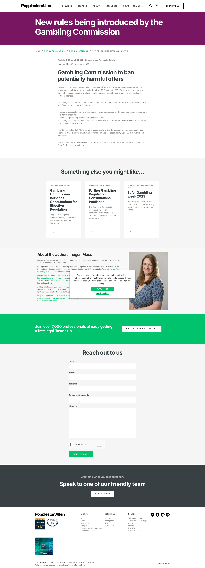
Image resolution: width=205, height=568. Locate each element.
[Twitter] (152, 515)
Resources (111, 6)
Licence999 (85, 531)
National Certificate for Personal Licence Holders (59, 298)
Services (67, 6)
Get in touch (102, 494)
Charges (84, 526)
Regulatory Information (86, 562)
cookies (87, 275)
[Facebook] (157, 515)
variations (57, 278)
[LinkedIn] (163, 515)
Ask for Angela (63, 287)
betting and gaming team (63, 280)
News (126, 6)
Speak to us (173, 6)
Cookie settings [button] (102, 293)
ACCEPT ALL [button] (102, 289)
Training (138, 6)
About (96, 6)
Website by (161, 563)
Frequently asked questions (91, 528)
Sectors (82, 6)
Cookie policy (72, 562)
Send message (81, 454)
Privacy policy (60, 562)
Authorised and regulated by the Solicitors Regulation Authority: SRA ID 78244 (61, 565)
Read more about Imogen (47, 301)
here (82, 145)
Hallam (167, 563)
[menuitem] (68, 6)
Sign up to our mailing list (142, 329)
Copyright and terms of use (44, 562)
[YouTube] (168, 515)
